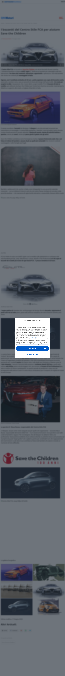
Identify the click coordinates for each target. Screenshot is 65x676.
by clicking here (32, 337)
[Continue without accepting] (32, 323)
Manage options (32, 354)
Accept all (32, 348)
